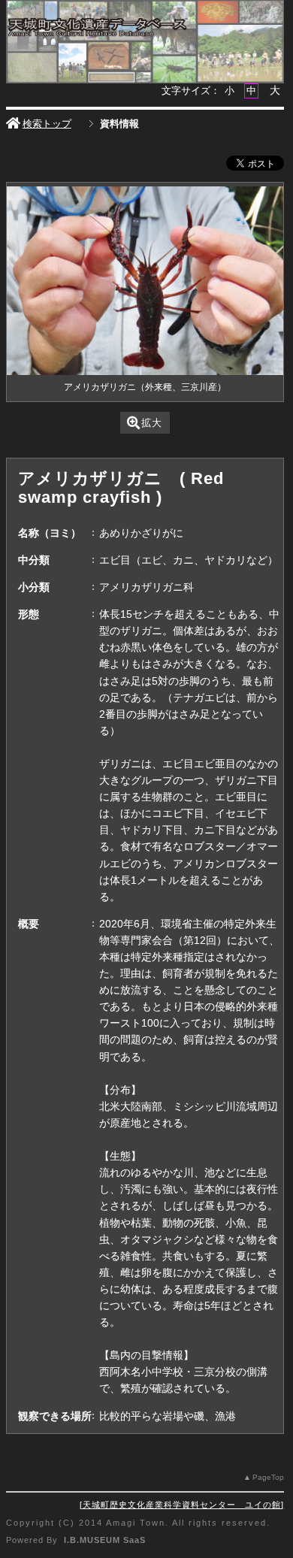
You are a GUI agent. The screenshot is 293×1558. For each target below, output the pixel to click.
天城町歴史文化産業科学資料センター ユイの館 (182, 1504)
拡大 (151, 422)
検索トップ (47, 123)
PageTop (268, 1477)
